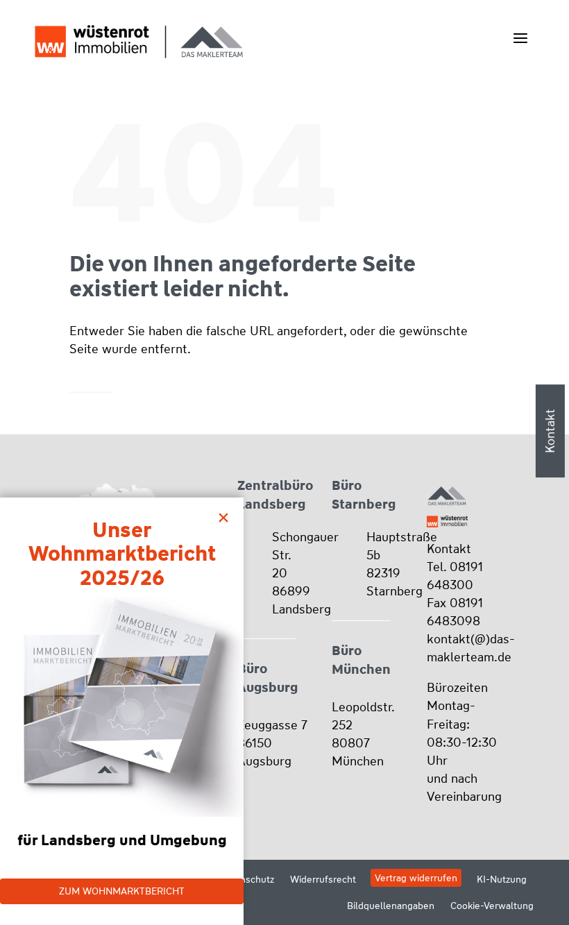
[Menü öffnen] (520, 38)
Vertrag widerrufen (416, 878)
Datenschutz (246, 879)
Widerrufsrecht (323, 879)
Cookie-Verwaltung (492, 905)
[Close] (227, 514)
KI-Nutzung (502, 879)
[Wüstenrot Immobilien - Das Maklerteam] (139, 41)
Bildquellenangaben (390, 905)
